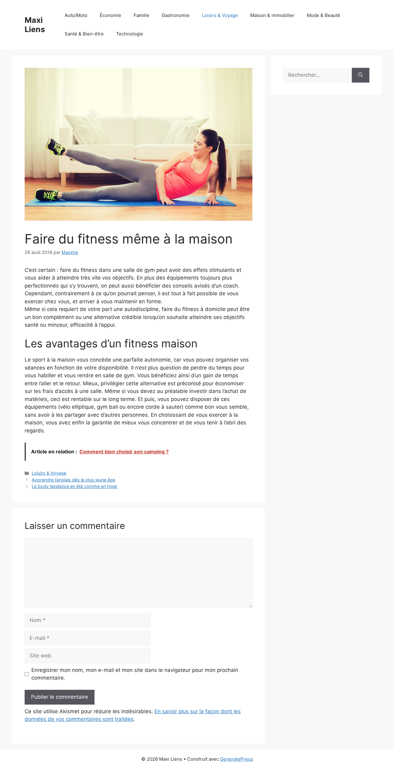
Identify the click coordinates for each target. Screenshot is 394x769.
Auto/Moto (76, 15)
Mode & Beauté (323, 15)
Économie (110, 15)
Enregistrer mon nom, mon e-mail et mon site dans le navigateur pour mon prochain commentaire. (134, 674)
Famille (141, 15)
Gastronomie (176, 15)
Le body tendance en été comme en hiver (74, 486)
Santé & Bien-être (84, 34)
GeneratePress (236, 759)
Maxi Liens (35, 24)
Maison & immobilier (272, 15)
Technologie (129, 34)
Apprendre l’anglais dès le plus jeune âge (73, 479)
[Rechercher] (360, 75)
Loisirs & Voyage (220, 15)
